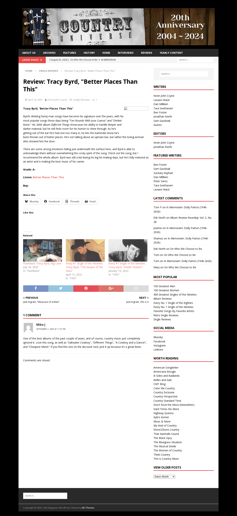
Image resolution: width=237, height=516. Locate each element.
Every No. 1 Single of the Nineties (173, 307)
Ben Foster (160, 112)
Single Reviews (81, 99)
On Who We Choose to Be (186, 248)
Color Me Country (164, 388)
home (106, 52)
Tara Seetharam (163, 108)
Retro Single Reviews (165, 315)
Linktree (158, 349)
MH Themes (88, 507)
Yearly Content (171, 52)
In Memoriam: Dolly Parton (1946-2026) (188, 261)
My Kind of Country (165, 425)
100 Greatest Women (166, 290)
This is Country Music (166, 458)
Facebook (159, 341)
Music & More (162, 421)
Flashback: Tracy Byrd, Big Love (42, 263)
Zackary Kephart (163, 173)
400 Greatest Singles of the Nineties (175, 294)
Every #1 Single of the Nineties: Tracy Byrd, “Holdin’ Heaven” (127, 265)
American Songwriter (165, 367)
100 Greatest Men (164, 286)
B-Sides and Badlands (166, 375)
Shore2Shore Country (166, 429)
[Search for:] (195, 59)
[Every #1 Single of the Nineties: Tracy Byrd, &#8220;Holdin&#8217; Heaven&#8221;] (128, 250)
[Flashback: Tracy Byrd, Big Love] (42, 250)
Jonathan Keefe (162, 116)
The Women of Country (167, 450)
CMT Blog (159, 384)
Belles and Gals (162, 380)
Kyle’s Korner (161, 417)
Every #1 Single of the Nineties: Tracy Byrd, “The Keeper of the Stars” (84, 267)
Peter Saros (160, 181)
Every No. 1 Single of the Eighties (173, 303)
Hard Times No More (166, 409)
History (89, 52)
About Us (29, 52)
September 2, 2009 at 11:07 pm (51, 329)
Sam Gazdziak (161, 120)
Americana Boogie (164, 371)
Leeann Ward (161, 100)
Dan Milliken (160, 104)
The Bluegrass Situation (167, 442)
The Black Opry (162, 438)
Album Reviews (162, 298)
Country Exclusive (163, 392)
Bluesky (158, 337)
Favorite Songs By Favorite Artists (173, 311)
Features (69, 52)
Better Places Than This (48, 177)
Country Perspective (165, 396)
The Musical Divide (164, 446)
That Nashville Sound (166, 434)
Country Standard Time (167, 400)
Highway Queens (163, 413)
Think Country (161, 454)
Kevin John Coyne (57, 99)
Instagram (159, 345)
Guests (157, 125)
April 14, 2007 (35, 99)
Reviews (146, 52)
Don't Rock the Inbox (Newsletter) (173, 405)
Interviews (125, 52)
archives (49, 52)
